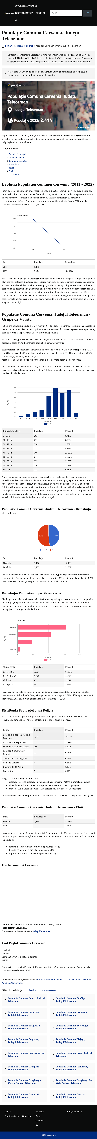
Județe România (24, 13)
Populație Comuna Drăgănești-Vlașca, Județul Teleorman (24, 1082)
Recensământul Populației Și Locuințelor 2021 (58, 979)
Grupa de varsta (10, 431)
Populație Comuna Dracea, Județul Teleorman (70, 1095)
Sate (37, 1125)
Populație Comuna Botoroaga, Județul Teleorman (72, 1027)
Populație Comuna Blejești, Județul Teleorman (70, 1041)
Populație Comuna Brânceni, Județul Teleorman (71, 1013)
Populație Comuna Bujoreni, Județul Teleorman (23, 1013)
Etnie (5, 816)
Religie (6, 730)
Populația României (26, 6)
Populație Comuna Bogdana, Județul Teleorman (23, 1041)
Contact (40, 13)
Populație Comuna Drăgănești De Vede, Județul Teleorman (74, 1082)
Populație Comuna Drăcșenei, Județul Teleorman (24, 1095)
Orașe (38, 1116)
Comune (39, 1120)
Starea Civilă (9, 667)
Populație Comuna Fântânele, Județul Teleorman (72, 1068)
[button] (16, 20)
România (9, 45)
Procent (69, 431)
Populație (38, 431)
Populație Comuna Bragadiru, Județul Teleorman (24, 1027)
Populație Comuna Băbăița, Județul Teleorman (71, 1000)
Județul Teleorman (24, 45)
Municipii (39, 1111)
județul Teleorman (42, 931)
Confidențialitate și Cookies (18, 1116)
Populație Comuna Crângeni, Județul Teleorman (23, 1068)
